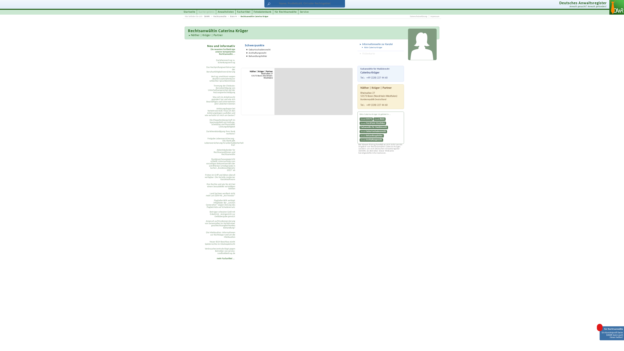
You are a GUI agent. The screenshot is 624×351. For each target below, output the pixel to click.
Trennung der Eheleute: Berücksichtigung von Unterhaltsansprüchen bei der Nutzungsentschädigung (221, 89)
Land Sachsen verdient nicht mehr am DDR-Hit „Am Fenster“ (220, 195)
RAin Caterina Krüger (373, 47)
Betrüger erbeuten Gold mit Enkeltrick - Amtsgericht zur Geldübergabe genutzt (222, 214)
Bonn (232, 17)
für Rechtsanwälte (286, 12)
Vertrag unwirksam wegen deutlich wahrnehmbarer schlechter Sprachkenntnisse (222, 79)
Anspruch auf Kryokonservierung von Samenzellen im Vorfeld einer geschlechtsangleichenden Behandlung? (220, 224)
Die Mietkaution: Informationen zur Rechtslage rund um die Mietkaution (220, 235)
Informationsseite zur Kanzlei (377, 44)
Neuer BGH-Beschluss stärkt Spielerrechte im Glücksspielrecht (220, 243)
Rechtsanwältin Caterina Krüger (254, 17)
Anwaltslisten (226, 12)
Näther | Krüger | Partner (207, 35)
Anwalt (366, 119)
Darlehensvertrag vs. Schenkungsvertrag (225, 61)
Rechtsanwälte (220, 17)
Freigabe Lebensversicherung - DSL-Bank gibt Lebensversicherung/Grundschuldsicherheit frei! (220, 142)
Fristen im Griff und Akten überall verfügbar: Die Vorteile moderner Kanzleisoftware (220, 177)
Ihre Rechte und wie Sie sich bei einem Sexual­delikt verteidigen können (221, 186)
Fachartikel (243, 12)
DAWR (207, 17)
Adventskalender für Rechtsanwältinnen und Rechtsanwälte (224, 152)
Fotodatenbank (262, 12)
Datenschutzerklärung (418, 17)
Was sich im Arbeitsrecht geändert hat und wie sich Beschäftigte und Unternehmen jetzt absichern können (220, 100)
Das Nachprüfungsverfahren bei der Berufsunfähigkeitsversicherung (220, 69)
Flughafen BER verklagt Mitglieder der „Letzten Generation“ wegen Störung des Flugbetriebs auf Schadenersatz (220, 204)
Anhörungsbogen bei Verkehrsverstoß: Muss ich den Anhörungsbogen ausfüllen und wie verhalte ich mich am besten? (220, 112)
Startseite (189, 12)
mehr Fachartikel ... (226, 259)
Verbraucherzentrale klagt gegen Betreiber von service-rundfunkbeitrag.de (220, 251)
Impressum (434, 17)
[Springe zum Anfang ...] (618, 345)
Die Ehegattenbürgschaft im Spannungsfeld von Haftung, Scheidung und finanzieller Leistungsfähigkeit (222, 123)
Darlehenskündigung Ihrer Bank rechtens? (220, 132)
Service (304, 12)
